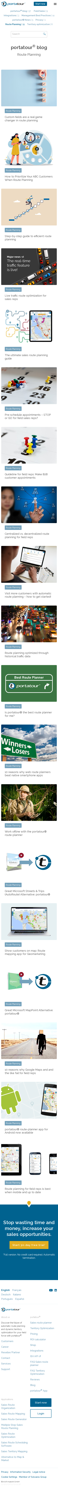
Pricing (34, 1333)
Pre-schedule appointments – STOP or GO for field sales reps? (28, 416)
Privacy (4, 1472)
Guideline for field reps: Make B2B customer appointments (26, 476)
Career (5, 1346)
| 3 (11, 15)
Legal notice (39, 1472)
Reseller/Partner (10, 1352)
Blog (32, 1385)
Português (7, 1299)
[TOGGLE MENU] (55, 4)
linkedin (55, 1290)
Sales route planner (41, 1322)
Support (5, 1369)
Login (40, 1413)
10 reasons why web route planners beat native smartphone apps (28, 774)
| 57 (20, 11)
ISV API (34, 1356)
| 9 (41, 11)
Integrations (36, 1350)
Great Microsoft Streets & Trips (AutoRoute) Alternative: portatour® (27, 893)
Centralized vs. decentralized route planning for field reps (27, 535)
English (5, 1290)
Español (19, 1299)
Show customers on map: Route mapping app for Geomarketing (25, 952)
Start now (40, 4)
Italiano (17, 1294)
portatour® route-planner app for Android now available (26, 1131)
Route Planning (13, 111)
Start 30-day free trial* (29, 1245)
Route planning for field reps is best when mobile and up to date (28, 1190)
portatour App (38, 1390)
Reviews (35, 1379)
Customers (7, 1341)
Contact (5, 1358)
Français (16, 1290)
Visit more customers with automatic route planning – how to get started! (28, 595)
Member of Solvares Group (33, 1477)
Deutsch (6, 1294)
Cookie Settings (9, 1477)
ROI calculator (38, 1339)
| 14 (38, 15)
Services (6, 1363)
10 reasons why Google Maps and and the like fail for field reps (29, 1071)
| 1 (41, 20)
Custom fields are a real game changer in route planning (23, 118)
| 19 (15, 24)
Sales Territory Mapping (14, 1451)
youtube (51, 1290)
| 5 (22, 20)
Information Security (20, 1472)
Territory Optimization (42, 1328)
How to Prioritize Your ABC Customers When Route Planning (29, 178)
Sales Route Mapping (13, 1413)
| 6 (40, 24)
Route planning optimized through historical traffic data (26, 654)
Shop (33, 1345)
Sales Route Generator (14, 1419)
